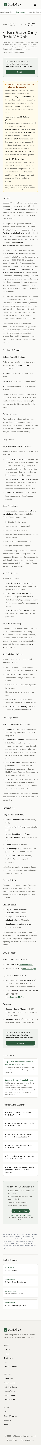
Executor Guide (9, 1399)
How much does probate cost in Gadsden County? (19, 1124)
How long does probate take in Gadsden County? (18, 1146)
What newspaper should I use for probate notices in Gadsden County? (19, 1170)
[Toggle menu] (35, 4)
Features (7, 1350)
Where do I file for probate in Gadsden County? (18, 1113)
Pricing (6, 1354)
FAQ (5, 1412)
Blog (5, 1362)
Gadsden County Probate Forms (19, 1080)
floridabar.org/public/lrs (14, 997)
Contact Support (10, 1416)
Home (5, 24)
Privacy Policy (12, 1440)
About (6, 1424)
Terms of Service (27, 1440)
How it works (8, 1358)
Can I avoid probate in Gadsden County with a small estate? (19, 1135)
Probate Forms (9, 1391)
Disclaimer (7, 1420)
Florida (23, 24)
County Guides (9, 1383)
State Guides (9, 1379)
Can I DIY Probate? (11, 1366)
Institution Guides (10, 1387)
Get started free (20, 1211)
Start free (20, 72)
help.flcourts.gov (29, 968)
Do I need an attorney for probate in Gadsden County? (20, 1157)
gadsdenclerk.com (25, 964)
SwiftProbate (14, 4)
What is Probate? (10, 1395)
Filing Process (20, 12)
